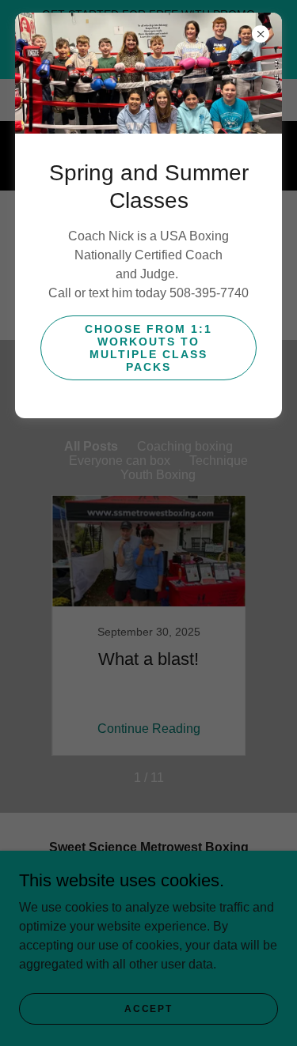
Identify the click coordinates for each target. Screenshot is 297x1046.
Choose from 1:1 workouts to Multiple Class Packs (148, 348)
